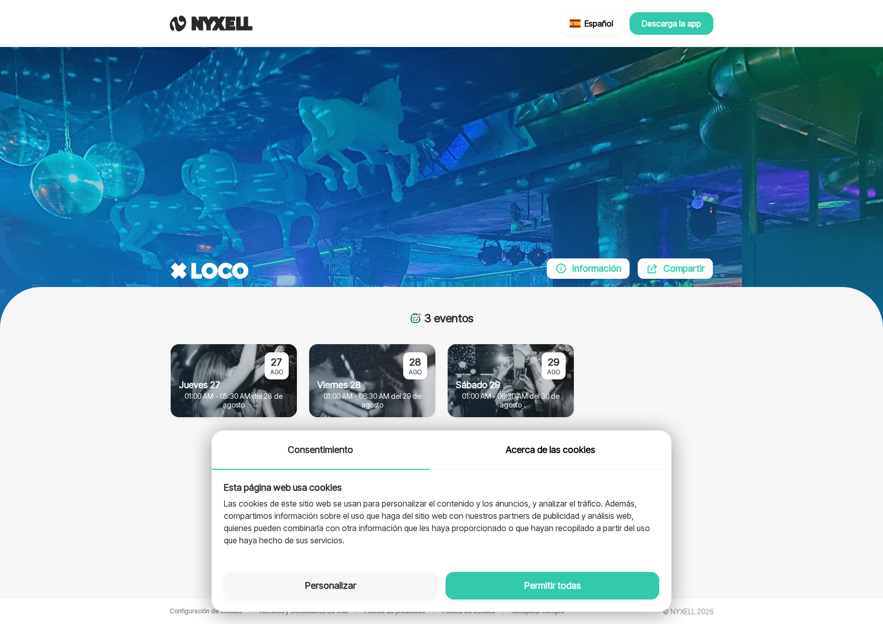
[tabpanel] (441, 515)
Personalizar (330, 585)
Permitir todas (552, 585)
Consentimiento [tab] (320, 449)
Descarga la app (671, 23)
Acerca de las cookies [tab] (550, 449)
